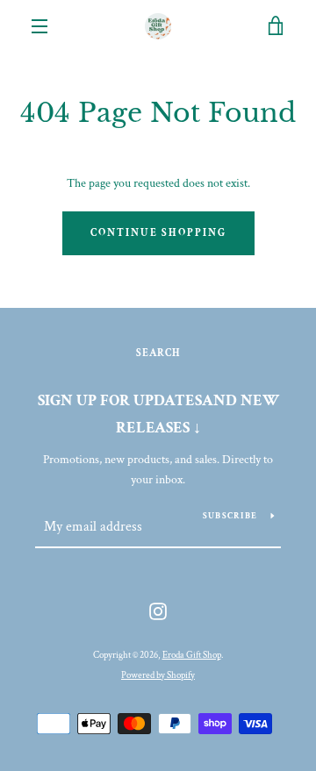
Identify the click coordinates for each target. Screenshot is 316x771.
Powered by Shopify (158, 675)
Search (158, 353)
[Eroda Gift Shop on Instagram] (158, 610)
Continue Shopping (158, 232)
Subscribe (230, 516)
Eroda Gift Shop (191, 654)
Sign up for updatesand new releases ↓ (158, 414)
